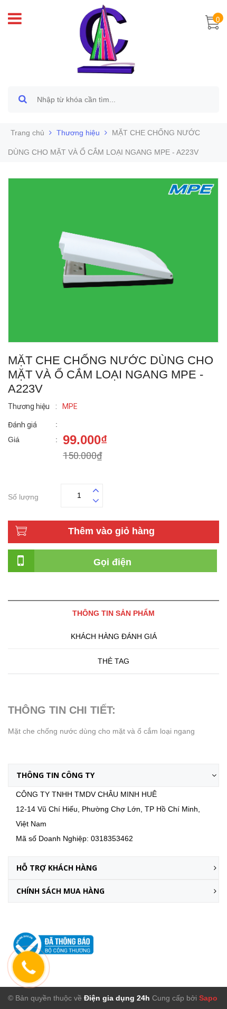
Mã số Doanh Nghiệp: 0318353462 (74, 838)
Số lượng (23, 495)
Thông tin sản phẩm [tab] (113, 613)
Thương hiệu (78, 132)
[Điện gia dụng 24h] (107, 39)
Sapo (208, 998)
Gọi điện (112, 562)
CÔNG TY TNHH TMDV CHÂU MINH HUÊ (86, 794)
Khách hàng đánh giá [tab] (114, 636)
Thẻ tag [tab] (113, 661)
